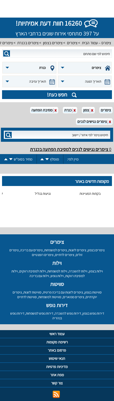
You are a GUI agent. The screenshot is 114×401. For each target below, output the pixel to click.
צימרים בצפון (53, 42)
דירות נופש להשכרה (68, 313)
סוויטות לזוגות (32, 292)
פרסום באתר (57, 350)
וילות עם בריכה (39, 276)
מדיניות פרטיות (57, 366)
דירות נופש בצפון (93, 313)
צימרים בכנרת (28, 42)
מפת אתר (57, 374)
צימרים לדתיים (64, 254)
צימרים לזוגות (77, 250)
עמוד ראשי (57, 333)
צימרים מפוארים (73, 297)
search (6, 53)
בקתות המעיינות (90, 193)
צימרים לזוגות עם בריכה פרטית (63, 292)
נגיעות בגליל (43, 193)
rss (56, 394)
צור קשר (57, 382)
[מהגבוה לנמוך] (47, 159)
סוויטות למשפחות (49, 297)
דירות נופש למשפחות (39, 313)
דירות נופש (57, 305)
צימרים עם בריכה (31, 250)
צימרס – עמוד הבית (96, 42)
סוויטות (57, 284)
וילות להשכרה (78, 271)
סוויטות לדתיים (27, 297)
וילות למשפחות (57, 271)
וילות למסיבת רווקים (32, 271)
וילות (57, 263)
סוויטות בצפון (93, 292)
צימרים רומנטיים (42, 254)
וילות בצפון (96, 271)
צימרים (72, 42)
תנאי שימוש (57, 358)
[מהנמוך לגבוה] (42, 159)
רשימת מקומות (57, 341)
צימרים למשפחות (55, 250)
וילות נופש (57, 276)
